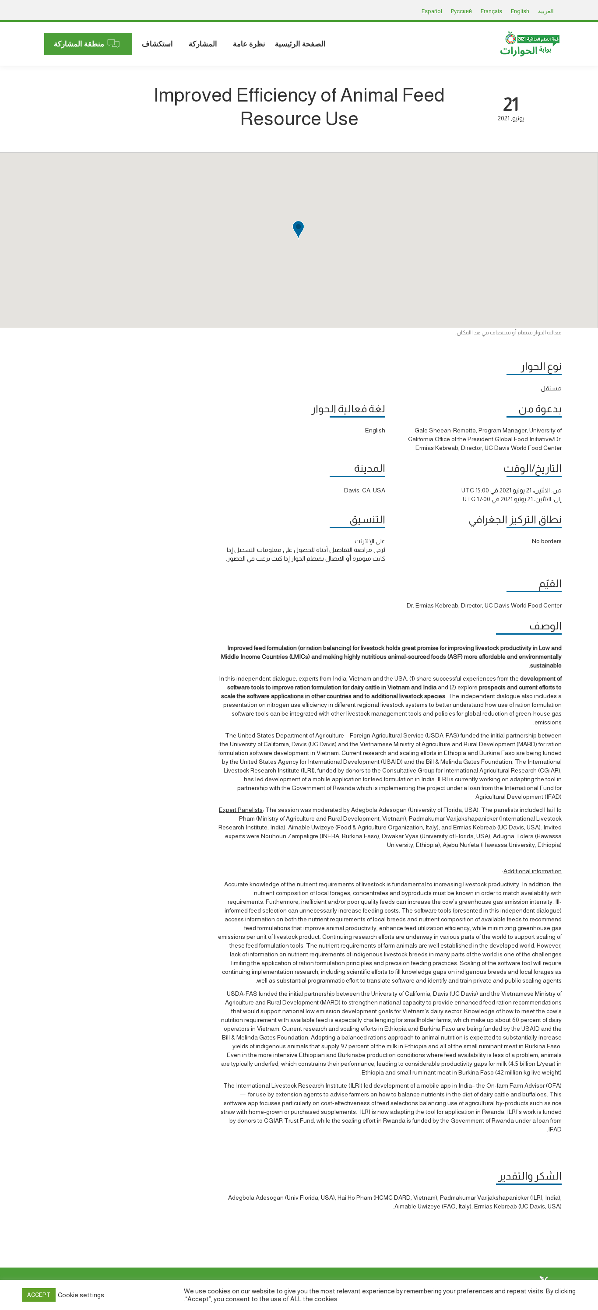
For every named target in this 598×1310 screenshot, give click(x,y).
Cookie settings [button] (81, 1295)
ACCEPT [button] (38, 1295)
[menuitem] (300, 44)
